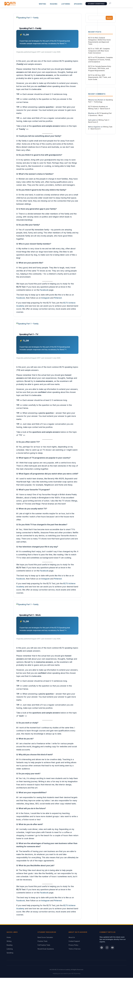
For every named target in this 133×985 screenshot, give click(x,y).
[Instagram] (107, 947)
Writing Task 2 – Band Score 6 (99, 108)
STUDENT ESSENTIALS (96, 3)
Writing (9, 941)
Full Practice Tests (44, 945)
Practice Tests (42, 941)
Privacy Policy (73, 945)
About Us (72, 937)
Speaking (78, 4)
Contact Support (74, 941)
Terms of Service (74, 949)
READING (53, 4)
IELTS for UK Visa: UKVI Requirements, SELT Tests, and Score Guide (99, 77)
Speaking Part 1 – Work (30, 615)
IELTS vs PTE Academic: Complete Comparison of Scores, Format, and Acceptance (100, 60)
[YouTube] (112, 947)
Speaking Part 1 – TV (28, 334)
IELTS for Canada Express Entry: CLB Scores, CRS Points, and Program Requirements (99, 68)
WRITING (42, 4)
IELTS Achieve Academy (96, 106)
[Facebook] (102, 947)
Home (9, 937)
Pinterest (57, 298)
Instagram (45, 298)
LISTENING (65, 4)
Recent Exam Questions (46, 949)
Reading (9, 945)
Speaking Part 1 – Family (30, 28)
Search (109, 18)
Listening (10, 949)
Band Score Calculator (45, 937)
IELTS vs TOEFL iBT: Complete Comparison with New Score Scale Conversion (99, 51)
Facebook (44, 290)
